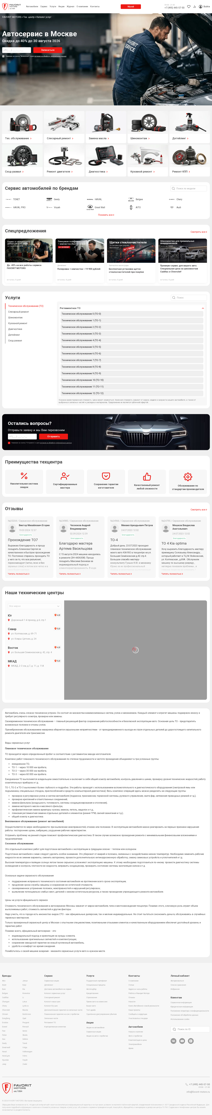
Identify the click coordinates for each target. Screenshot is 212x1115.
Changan (5, 1002)
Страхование (91, 998)
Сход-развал (15, 340)
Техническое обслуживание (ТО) (25, 306)
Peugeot (25, 1023)
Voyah (25, 1060)
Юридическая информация (182, 1007)
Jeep (4, 1064)
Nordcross (26, 1014)
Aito (3, 981)
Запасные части (51, 1018)
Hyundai (5, 1060)
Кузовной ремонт (17, 323)
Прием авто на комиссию (96, 1002)
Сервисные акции (51, 981)
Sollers (25, 1039)
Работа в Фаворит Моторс (139, 993)
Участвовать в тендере (138, 1018)
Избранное (175, 989)
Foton (4, 1035)
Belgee (5, 993)
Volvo (24, 1056)
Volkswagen (27, 1052)
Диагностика (15, 329)
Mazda (25, 1010)
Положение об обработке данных (184, 1015)
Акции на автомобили (95, 1028)
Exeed (4, 1027)
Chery (4, 1006)
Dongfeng (6, 1018)
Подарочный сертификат (96, 981)
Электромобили (135, 1044)
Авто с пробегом (135, 1036)
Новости (131, 1002)
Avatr (4, 985)
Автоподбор (91, 989)
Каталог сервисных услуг (54, 993)
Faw (3, 1031)
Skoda (24, 1035)
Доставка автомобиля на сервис (58, 989)
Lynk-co (25, 1006)
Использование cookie (180, 1019)
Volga (24, 1047)
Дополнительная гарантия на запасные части (63, 1010)
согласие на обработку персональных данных (50, 56)
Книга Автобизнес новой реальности (143, 1006)
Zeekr (24, 1064)
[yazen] (191, 1043)
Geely (4, 1043)
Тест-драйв (91, 1010)
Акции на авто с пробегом (97, 1036)
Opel (24, 1018)
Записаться (48, 50)
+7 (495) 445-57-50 (199, 1084)
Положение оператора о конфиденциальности (190, 1011)
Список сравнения (178, 985)
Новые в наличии (135, 1032)
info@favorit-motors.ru (198, 1092)
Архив (130, 1048)
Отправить (53, 436)
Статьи (131, 985)
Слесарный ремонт (18, 311)
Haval (4, 1052)
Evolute (5, 1023)
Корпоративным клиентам (55, 1027)
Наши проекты (134, 1010)
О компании (133, 981)
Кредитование (92, 993)
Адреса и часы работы (137, 989)
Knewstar (26, 993)
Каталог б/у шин (51, 1006)
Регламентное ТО (70, 308)
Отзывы (131, 998)
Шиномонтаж (15, 317)
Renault (25, 1027)
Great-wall (6, 1047)
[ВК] (173, 1043)
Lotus (24, 1002)
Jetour (25, 981)
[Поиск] (174, 1029)
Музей (131, 6)
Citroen (5, 1014)
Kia (23, 989)
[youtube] (182, 1043)
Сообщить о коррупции (137, 1014)
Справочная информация (181, 1003)
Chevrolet (6, 1010)
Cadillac (5, 998)
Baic (4, 989)
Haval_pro (6, 1056)
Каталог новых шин (52, 1002)
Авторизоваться (177, 981)
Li (23, 998)
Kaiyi (24, 985)
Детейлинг (14, 334)
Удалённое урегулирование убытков (101, 1014)
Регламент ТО (50, 1023)
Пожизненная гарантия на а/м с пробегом (61, 1014)
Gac (3, 1039)
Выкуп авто (91, 1006)
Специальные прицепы (95, 985)
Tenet (24, 1043)
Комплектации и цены (137, 1040)
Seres (24, 1031)
